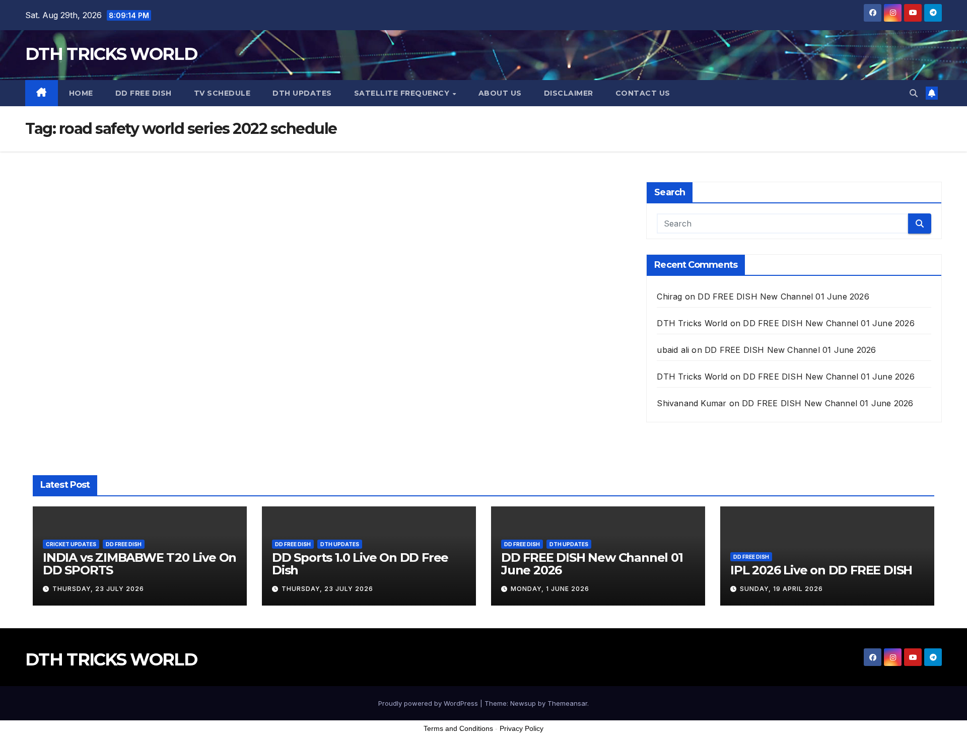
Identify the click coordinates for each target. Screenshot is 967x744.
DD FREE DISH (143, 93)
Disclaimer (568, 93)
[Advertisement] (483, 718)
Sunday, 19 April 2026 (781, 588)
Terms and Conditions (458, 728)
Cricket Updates (71, 544)
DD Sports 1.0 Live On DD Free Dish (360, 563)
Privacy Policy (521, 728)
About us (500, 93)
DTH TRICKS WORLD (111, 53)
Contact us (642, 93)
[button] (914, 93)
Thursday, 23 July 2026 (98, 588)
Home (81, 93)
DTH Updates (302, 93)
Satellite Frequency (403, 93)
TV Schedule (222, 93)
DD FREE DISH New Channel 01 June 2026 (783, 296)
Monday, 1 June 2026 (550, 588)
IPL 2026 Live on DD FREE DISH (821, 570)
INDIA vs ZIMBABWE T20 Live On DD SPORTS (139, 563)
